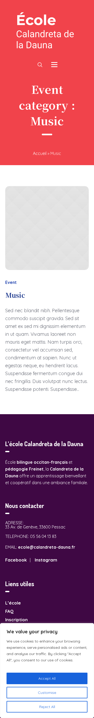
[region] (47, 670)
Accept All (47, 678)
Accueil (39, 153)
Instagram (46, 560)
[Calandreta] (47, 31)
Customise (47, 692)
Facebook (16, 560)
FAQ (9, 611)
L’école (13, 603)
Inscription (16, 619)
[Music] (47, 228)
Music (15, 295)
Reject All (47, 706)
